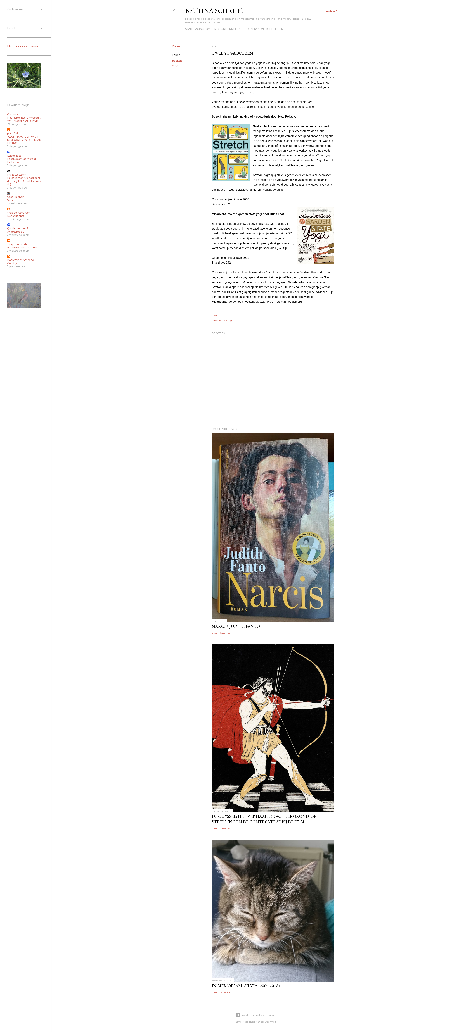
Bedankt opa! (15, 216)
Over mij (212, 29)
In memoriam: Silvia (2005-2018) (246, 985)
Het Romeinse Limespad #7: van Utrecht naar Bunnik (25, 119)
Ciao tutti (13, 114)
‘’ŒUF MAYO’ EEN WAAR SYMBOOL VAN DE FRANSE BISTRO (25, 140)
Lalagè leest (14, 155)
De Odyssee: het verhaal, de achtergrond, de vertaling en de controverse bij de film (264, 818)
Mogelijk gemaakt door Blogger (258, 1015)
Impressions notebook (21, 260)
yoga (175, 65)
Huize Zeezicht (16, 174)
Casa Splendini (16, 197)
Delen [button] (176, 46)
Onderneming (232, 29)
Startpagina (194, 29)
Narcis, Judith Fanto (236, 626)
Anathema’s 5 (15, 231)
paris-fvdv (13, 133)
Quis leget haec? (17, 228)
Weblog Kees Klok (18, 212)
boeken (177, 60)
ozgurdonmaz (268, 1021)
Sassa (10, 200)
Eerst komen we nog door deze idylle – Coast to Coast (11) (24, 181)
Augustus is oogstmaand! (23, 247)
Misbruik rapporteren (22, 46)
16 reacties (225, 992)
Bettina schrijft (215, 10)
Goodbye (13, 263)
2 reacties (225, 632)
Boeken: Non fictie (259, 29)
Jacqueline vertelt (18, 244)
